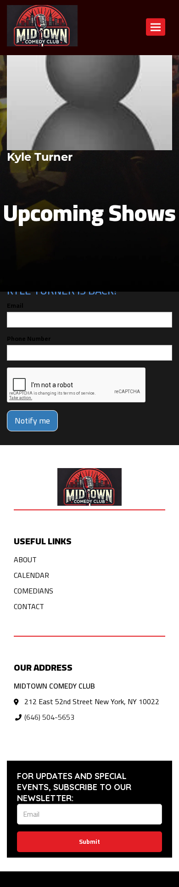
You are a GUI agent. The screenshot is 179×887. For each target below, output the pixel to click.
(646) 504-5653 (49, 717)
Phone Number (29, 338)
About (25, 559)
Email (15, 305)
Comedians (33, 591)
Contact (29, 606)
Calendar (31, 575)
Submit (89, 841)
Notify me (32, 420)
